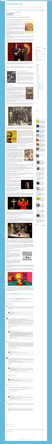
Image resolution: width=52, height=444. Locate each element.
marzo (37, 93)
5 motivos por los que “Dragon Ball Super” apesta (42, 143)
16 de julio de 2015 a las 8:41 (17, 312)
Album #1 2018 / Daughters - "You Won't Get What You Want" (42, 204)
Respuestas (10, 350)
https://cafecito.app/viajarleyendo (39, 51)
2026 (37, 65)
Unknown (9, 341)
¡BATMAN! (42, 9)
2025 (37, 66)
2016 (37, 74)
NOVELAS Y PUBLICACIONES (20, 10)
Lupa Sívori (11, 312)
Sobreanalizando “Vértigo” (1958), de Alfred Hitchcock (41, 87)
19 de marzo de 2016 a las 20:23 (13, 357)
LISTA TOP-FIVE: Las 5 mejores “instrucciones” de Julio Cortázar (42, 148)
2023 (37, 68)
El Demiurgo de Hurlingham (39, 160)
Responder (9, 309)
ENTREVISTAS (26, 10)
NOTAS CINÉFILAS (42, 10)
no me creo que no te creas (39, 181)
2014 (37, 96)
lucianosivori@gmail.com (39, 56)
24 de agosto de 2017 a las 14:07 (17, 379)
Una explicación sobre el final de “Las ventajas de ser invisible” (42, 120)
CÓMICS (39, 9)
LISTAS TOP (13, 10)
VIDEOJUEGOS (31, 10)
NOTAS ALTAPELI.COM (27, 9)
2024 (37, 67)
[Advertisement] (41, 17)
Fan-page (9, 9)
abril (37, 92)
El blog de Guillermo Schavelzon (40, 176)
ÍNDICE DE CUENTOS (20, 9)
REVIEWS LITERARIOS (34, 9)
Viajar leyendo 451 (14, 3)
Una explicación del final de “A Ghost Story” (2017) (42, 125)
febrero (38, 94)
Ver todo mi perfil (41, 155)
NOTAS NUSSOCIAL (8, 10)
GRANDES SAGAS (14, 9)
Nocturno (40, 214)
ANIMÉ (38, 10)
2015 (37, 75)
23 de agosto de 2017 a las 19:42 (13, 374)
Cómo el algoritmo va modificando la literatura (41, 177)
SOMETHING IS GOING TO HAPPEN (40, 172)
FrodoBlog (38, 166)
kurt (8, 402)
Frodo (8, 357)
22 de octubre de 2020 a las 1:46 (12, 402)
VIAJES (35, 10)
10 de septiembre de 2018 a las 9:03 (17, 396)
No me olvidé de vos (39, 219)
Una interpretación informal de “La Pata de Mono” (42, 139)
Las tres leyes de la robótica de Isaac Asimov (25, 293)
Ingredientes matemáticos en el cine (40, 86)
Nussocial (38, 209)
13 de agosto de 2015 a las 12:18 (13, 341)
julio (37, 80)
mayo (37, 91)
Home (6, 9)
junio (37, 90)
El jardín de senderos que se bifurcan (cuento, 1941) (42, 134)
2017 (37, 73)
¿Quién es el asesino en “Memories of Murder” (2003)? (42, 129)
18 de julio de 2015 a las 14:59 (17, 331)
